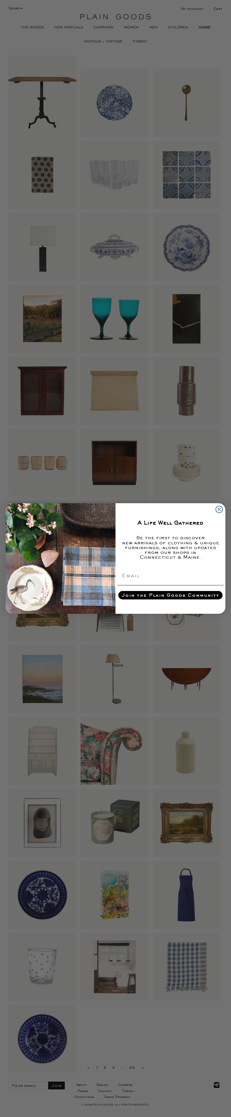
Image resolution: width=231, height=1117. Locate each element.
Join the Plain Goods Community (170, 595)
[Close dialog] (219, 509)
